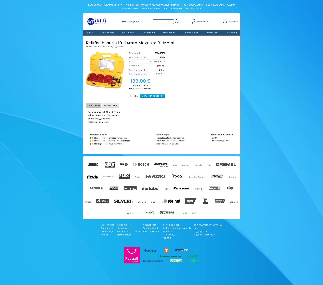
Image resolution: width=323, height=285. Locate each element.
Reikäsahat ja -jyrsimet (112, 46)
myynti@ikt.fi (201, 231)
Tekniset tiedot (110, 105)
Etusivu (89, 32)
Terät (97, 46)
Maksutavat (169, 32)
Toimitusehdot (150, 228)
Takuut (104, 234)
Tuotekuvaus (93, 105)
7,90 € (159, 74)
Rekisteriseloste (151, 231)
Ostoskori (232, 32)
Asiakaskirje (148, 32)
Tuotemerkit (128, 32)
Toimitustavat (191, 32)
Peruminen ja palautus (128, 231)
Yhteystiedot (213, 32)
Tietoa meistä (124, 224)
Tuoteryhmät (107, 32)
